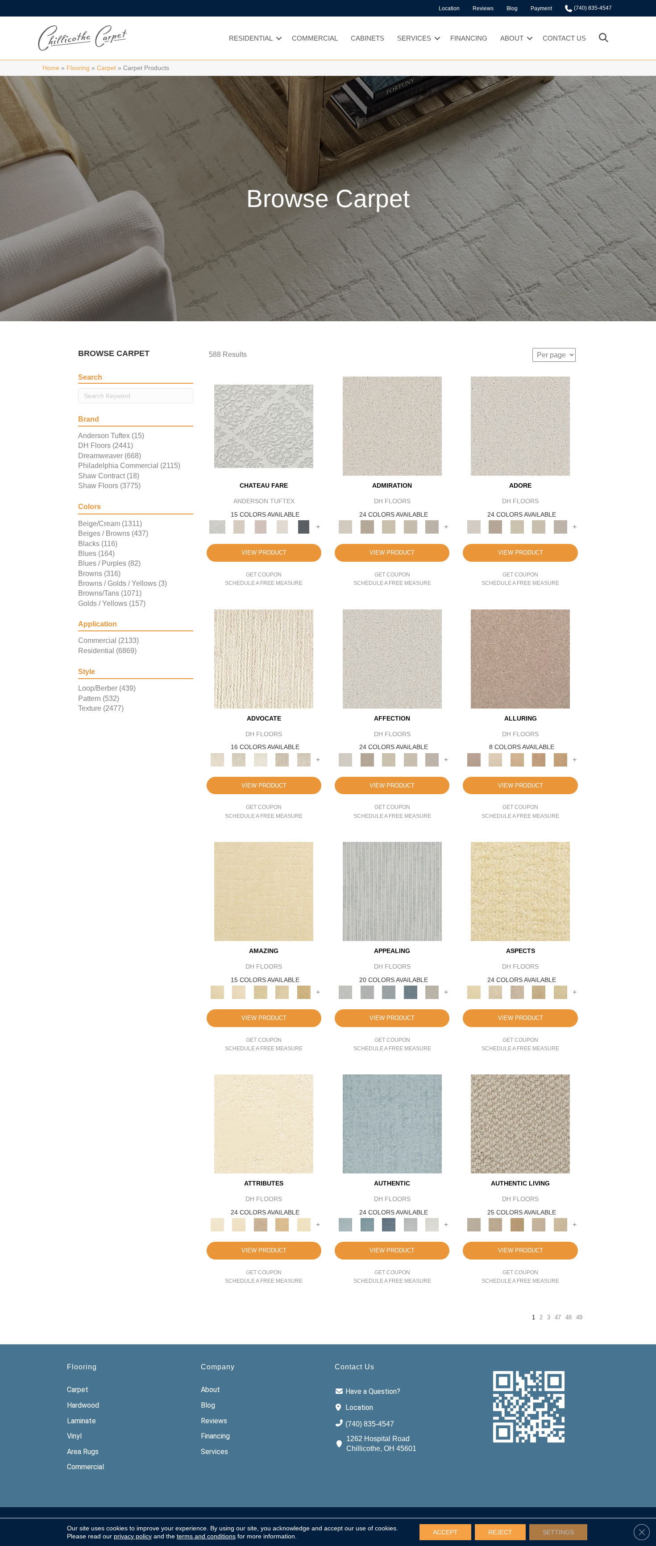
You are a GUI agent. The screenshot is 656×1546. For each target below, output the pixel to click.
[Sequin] (560, 992)
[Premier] (282, 759)
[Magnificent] (263, 890)
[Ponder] (520, 890)
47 (558, 1317)
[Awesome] (238, 992)
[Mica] (538, 1224)
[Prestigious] (366, 992)
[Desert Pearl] (495, 759)
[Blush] (260, 526)
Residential (251, 38)
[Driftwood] (520, 658)
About (511, 38)
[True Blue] (389, 1224)
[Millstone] (520, 1123)
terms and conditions (206, 1536)
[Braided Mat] (517, 1224)
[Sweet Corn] (303, 1224)
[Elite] (260, 759)
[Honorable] (432, 1224)
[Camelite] (517, 759)
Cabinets (367, 38)
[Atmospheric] (263, 426)
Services (414, 38)
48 (568, 1317)
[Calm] (282, 526)
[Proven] (366, 1224)
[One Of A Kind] (260, 992)
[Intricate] (238, 1224)
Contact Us (564, 38)
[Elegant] (389, 992)
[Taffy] (538, 759)
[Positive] (410, 1224)
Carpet (106, 68)
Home (50, 68)
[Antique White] (389, 526)
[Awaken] (238, 526)
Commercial (315, 38)
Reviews (483, 8)
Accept (445, 1532)
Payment (541, 8)
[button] (279, 38)
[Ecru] (366, 526)
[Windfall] (238, 759)
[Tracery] (495, 1224)
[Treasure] (303, 759)
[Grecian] (263, 1123)
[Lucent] (495, 992)
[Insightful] (517, 992)
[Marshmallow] (392, 426)
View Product (263, 552)
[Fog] (432, 526)
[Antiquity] (538, 992)
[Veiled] (282, 1224)
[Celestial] (303, 526)
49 (579, 1317)
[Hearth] (260, 1224)
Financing (468, 38)
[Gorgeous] (392, 890)
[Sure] (392, 1123)
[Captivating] (432, 992)
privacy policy (133, 1536)
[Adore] (263, 658)
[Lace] (410, 526)
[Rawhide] (560, 759)
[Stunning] (282, 992)
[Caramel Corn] (560, 1224)
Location (449, 8)
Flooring (78, 68)
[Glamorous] (410, 992)
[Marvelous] (303, 992)
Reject (500, 1532)
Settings (558, 1532)
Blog (512, 8)
